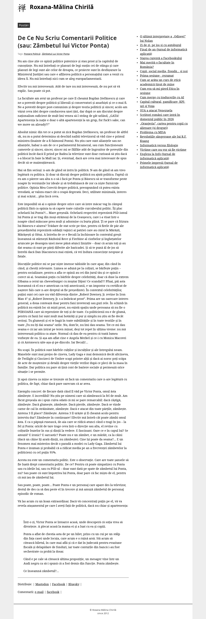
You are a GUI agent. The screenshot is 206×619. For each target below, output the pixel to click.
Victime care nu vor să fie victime (163, 150)
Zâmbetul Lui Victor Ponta (56, 53)
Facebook (58, 584)
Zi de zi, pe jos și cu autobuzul (160, 45)
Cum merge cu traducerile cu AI (162, 97)
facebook (53, 592)
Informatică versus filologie (159, 145)
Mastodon (42, 584)
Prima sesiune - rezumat (157, 75)
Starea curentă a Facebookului (161, 58)
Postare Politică (32, 53)
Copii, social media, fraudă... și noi (164, 71)
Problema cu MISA (153, 132)
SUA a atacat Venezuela (156, 110)
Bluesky (73, 584)
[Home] (22, 8)
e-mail (39, 592)
